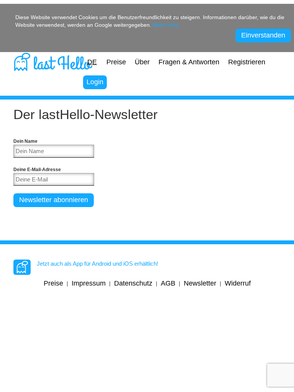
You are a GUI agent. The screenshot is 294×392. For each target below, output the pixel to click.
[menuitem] (92, 62)
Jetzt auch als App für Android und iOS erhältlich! (97, 263)
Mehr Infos (166, 25)
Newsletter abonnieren (53, 200)
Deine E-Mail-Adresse (37, 169)
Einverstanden (263, 35)
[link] (53, 61)
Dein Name (25, 141)
